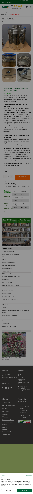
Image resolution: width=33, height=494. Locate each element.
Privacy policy (28, 475)
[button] (4, 475)
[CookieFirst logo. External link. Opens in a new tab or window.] (1, 477)
